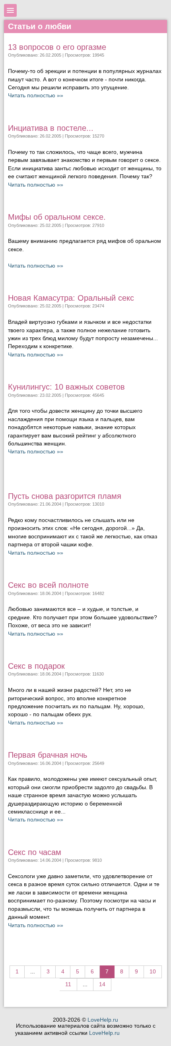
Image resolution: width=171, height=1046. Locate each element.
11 (68, 984)
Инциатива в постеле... (50, 128)
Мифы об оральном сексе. (57, 217)
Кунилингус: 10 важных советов (66, 386)
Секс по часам (34, 852)
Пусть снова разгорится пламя (64, 496)
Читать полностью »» (35, 95)
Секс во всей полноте (48, 585)
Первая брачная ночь (47, 755)
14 (102, 984)
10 (153, 972)
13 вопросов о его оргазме (57, 47)
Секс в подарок (36, 666)
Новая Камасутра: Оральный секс (71, 298)
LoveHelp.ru (102, 1020)
